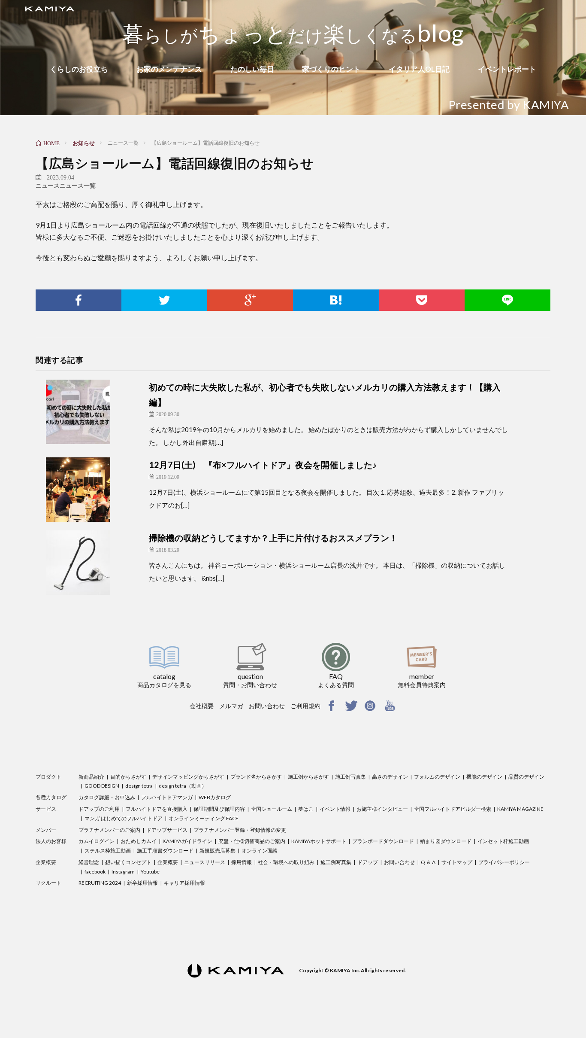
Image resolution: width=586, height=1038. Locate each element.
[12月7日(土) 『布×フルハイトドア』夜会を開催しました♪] (95, 489)
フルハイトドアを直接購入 (156, 809)
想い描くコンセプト (128, 862)
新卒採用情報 (142, 883)
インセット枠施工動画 (503, 841)
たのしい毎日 (252, 68)
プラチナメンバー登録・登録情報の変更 (239, 830)
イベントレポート (507, 68)
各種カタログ (51, 797)
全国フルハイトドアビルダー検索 (452, 809)
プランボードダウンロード (383, 841)
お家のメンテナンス (169, 68)
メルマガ (231, 705)
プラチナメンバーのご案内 (109, 830)
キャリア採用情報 (184, 883)
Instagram (123, 871)
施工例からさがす (308, 776)
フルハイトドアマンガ (167, 797)
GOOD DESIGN (102, 785)
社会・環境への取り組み (286, 862)
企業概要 (46, 862)
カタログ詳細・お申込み (107, 797)
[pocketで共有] (422, 300)
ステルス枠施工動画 (108, 850)
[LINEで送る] (507, 300)
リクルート (48, 883)
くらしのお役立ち (79, 68)
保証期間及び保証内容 (219, 809)
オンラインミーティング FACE (204, 818)
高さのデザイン (390, 776)
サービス (46, 809)
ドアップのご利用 (99, 809)
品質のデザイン (526, 776)
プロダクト (48, 776)
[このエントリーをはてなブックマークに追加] (336, 300)
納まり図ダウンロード (445, 841)
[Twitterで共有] (164, 300)
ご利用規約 (305, 705)
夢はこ (306, 809)
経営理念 (89, 862)
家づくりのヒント (331, 68)
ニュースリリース (204, 862)
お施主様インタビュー (382, 809)
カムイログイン (97, 841)
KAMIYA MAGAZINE (520, 809)
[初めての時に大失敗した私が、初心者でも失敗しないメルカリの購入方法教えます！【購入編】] (95, 412)
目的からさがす (128, 776)
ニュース (48, 185)
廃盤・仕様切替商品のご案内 (251, 841)
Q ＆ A (428, 862)
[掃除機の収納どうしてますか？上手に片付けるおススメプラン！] (95, 562)
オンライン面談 (260, 850)
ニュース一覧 (78, 185)
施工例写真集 (350, 776)
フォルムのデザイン (437, 776)
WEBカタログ (215, 797)
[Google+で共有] (250, 300)
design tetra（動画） (183, 785)
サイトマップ (456, 862)
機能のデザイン (484, 776)
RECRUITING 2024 (100, 883)
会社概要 (202, 705)
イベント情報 (335, 809)
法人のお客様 (51, 841)
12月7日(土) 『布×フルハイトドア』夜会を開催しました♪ (263, 465)
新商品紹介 (91, 776)
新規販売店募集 (217, 850)
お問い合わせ (267, 705)
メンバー (46, 830)
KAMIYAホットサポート (318, 841)
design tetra (139, 785)
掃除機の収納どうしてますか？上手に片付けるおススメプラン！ (273, 538)
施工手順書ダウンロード (165, 850)
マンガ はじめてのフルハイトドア (124, 818)
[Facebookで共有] (78, 300)
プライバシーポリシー (504, 862)
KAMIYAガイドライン (187, 841)
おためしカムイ (139, 841)
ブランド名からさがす (256, 776)
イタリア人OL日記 (419, 68)
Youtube (150, 871)
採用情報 (241, 862)
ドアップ (367, 862)
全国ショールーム (271, 809)
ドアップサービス (166, 830)
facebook (95, 871)
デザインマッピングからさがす (188, 776)
